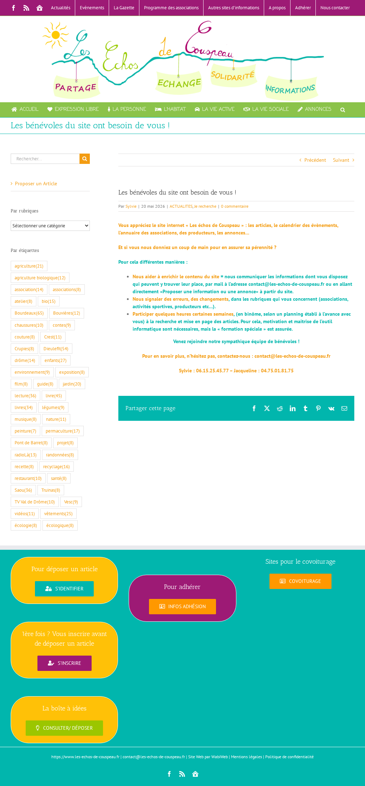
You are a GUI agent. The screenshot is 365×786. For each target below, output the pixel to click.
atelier (23, 301)
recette (24, 466)
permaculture (63, 431)
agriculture (29, 266)
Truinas (50, 490)
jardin (72, 384)
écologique (60, 525)
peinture (25, 431)
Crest (53, 337)
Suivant (341, 160)
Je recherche (205, 206)
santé (59, 478)
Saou (23, 490)
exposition (72, 372)
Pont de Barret (31, 442)
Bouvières (66, 313)
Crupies (24, 348)
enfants (56, 360)
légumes (53, 407)
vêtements (58, 513)
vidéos (25, 513)
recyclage (56, 466)
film (21, 384)
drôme (25, 360)
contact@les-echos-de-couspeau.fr (286, 284)
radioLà (26, 454)
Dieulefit (55, 348)
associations (67, 289)
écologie (26, 525)
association (29, 289)
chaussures (29, 325)
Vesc (71, 502)
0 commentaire (234, 206)
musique (26, 419)
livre (54, 395)
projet (65, 442)
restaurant (28, 478)
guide (45, 384)
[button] (342, 110)
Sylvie (131, 206)
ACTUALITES (181, 206)
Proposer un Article (36, 183)
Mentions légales (246, 756)
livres (24, 407)
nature (56, 419)
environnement (32, 372)
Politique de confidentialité (289, 756)
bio (49, 301)
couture (25, 337)
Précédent (315, 160)
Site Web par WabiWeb (208, 756)
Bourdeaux (29, 313)
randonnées (60, 454)
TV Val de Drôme (35, 502)
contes (62, 325)
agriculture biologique (40, 277)
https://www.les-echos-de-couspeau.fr (85, 756)
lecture (25, 395)
